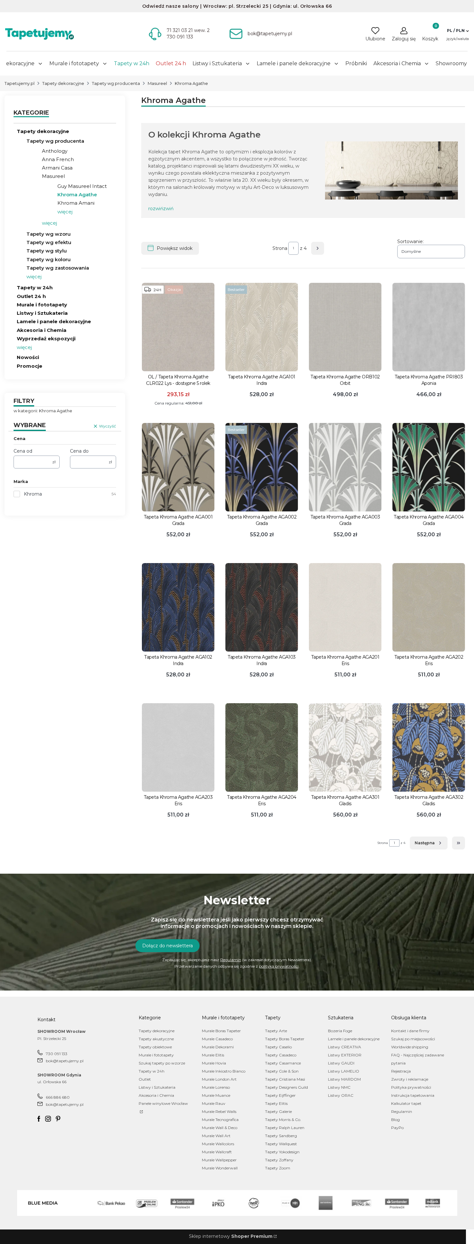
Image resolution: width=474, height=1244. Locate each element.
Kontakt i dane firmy (410, 1030)
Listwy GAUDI (341, 1063)
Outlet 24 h (31, 296)
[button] (458, 31)
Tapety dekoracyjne (63, 83)
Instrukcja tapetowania (412, 1095)
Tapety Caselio (278, 1046)
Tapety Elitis (276, 1103)
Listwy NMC (339, 1087)
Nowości (28, 357)
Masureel (157, 83)
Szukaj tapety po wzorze (162, 1063)
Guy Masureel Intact (82, 186)
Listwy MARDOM (344, 1079)
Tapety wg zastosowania (57, 268)
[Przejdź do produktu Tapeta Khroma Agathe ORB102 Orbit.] (345, 327)
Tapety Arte (276, 1030)
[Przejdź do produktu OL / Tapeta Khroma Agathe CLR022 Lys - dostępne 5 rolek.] (178, 327)
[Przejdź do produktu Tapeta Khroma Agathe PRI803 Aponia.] (428, 327)
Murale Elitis (213, 1055)
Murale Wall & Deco (219, 1127)
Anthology (54, 151)
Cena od (23, 451)
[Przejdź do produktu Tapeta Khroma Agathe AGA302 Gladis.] (428, 747)
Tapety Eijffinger (280, 1095)
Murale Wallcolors (218, 1143)
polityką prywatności (279, 966)
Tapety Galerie (278, 1111)
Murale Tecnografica (220, 1119)
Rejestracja (401, 1071)
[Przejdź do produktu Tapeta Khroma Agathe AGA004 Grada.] (428, 467)
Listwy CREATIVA (344, 1046)
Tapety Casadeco (280, 1055)
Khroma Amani (75, 203)
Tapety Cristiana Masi (285, 1079)
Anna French (58, 159)
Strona (279, 248)
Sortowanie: (410, 241)
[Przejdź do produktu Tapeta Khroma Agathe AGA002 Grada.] (261, 467)
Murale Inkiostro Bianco (223, 1071)
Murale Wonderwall (220, 1168)
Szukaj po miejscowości (413, 1038)
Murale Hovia (214, 1063)
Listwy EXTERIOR (344, 1055)
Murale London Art (219, 1079)
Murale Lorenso (216, 1087)
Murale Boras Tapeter (221, 1030)
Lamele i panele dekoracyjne (54, 321)
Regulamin (230, 959)
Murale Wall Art (216, 1135)
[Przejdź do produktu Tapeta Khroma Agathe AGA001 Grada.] (178, 467)
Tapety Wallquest (281, 1143)
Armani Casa (57, 168)
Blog (395, 1119)
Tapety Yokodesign (282, 1151)
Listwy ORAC (340, 1095)
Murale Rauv (213, 1103)
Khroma (33, 494)
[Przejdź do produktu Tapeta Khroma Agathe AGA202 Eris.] (428, 607)
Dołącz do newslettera (167, 946)
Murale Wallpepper (219, 1159)
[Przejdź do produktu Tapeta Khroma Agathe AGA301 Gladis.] (345, 747)
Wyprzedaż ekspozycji (46, 338)
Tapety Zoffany (279, 1159)
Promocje (29, 366)
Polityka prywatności (411, 1087)
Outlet (145, 1079)
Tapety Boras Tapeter (284, 1038)
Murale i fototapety (42, 305)
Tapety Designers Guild (286, 1087)
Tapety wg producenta (116, 83)
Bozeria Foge (340, 1030)
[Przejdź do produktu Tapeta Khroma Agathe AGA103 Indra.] (261, 607)
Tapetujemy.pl (20, 83)
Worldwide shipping (409, 1046)
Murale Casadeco (217, 1038)
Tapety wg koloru (48, 259)
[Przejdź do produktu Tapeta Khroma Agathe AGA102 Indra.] (178, 607)
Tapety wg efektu (48, 242)
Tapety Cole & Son (282, 1071)
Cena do (79, 451)
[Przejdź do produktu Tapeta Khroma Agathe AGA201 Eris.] (345, 607)
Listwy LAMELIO (343, 1071)
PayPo (397, 1127)
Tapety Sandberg (281, 1135)
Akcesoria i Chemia (41, 330)
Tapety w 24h (35, 287)
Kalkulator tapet (406, 1103)
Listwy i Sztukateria (42, 313)
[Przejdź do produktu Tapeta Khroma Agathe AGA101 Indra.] (261, 327)
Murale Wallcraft (217, 1151)
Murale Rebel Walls (219, 1111)
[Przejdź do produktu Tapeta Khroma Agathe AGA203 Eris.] (178, 747)
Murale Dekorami (218, 1046)
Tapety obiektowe (155, 1046)
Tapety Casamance (283, 1063)
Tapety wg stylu (46, 251)
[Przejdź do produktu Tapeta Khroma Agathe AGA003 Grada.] (345, 467)
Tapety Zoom (277, 1168)
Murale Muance (216, 1095)
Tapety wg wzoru (48, 234)
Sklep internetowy (230, 1236)
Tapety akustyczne (156, 1038)
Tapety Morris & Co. (283, 1119)
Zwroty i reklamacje (409, 1079)
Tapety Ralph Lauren (284, 1127)
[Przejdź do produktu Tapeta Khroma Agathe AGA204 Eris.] (261, 747)
